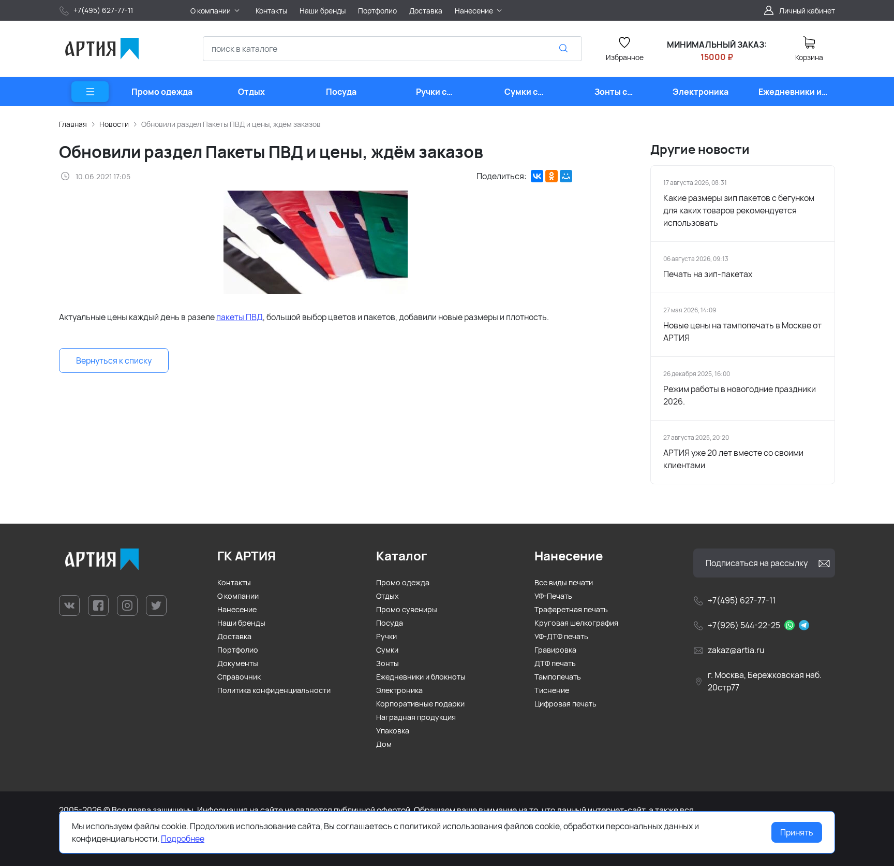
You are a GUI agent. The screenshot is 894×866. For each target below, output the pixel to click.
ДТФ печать (555, 663)
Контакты (234, 582)
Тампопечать (557, 677)
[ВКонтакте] (537, 176)
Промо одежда (402, 582)
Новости (114, 124)
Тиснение (551, 690)
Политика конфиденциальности (274, 690)
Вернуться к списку (114, 360)
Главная (73, 124)
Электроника (399, 690)
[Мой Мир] (566, 176)
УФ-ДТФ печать (561, 636)
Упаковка (392, 730)
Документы (237, 663)
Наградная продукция (416, 717)
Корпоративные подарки (420, 704)
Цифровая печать (565, 704)
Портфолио (237, 650)
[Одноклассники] (551, 176)
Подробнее (182, 838)
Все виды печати (563, 582)
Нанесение (237, 609)
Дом (384, 744)
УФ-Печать (553, 596)
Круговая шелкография (576, 623)
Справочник (239, 677)
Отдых (387, 596)
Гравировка (555, 650)
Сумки (387, 650)
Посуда (389, 623)
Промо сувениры (406, 609)
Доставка (234, 636)
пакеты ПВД (239, 317)
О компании (238, 596)
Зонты (387, 663)
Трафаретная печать (571, 609)
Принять (796, 832)
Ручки (386, 636)
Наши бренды (241, 623)
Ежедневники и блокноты (421, 677)
